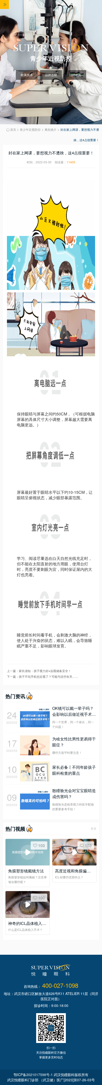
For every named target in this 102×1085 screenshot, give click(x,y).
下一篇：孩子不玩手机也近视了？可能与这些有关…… (42, 676)
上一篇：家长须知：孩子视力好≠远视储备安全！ (39, 671)
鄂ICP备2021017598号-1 (33, 1074)
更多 (94, 828)
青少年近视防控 (30, 129)
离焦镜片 (50, 129)
